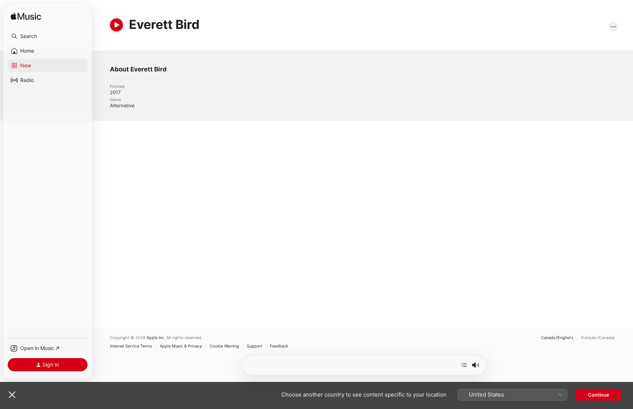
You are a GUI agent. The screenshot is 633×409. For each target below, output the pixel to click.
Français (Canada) (598, 338)
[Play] (116, 24)
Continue (598, 395)
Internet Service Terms (131, 346)
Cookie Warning (224, 346)
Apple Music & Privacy (181, 346)
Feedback (279, 346)
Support (254, 346)
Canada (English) (557, 338)
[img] (26, 16)
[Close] (12, 394)
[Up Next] (464, 365)
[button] (47, 36)
